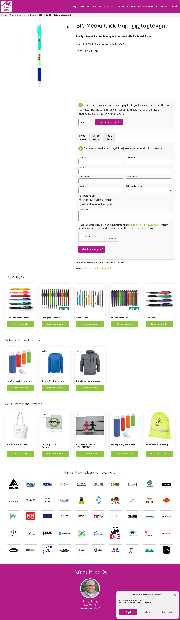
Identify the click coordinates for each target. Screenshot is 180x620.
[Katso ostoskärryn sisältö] (169, 6)
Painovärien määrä (135, 186)
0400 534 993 (90, 605)
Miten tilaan (134, 6)
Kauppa (4, 15)
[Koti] (74, 6)
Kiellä (148, 612)
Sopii (128, 612)
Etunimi (83, 157)
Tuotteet (84, 6)
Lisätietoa (83, 209)
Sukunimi (131, 157)
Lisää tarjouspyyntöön (109, 122)
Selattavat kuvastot (103, 6)
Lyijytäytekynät (30, 15)
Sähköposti (84, 176)
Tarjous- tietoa (95, 137)
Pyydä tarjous (82, 137)
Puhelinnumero (133, 176)
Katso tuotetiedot (20, 324)
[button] (174, 594)
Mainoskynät (16, 15)
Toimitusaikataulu (88, 196)
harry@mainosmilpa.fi (90, 608)
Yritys (120, 6)
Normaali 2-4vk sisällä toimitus (97, 200)
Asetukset (167, 612)
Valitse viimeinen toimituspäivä (97, 204)
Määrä (81, 186)
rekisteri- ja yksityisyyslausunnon (146, 225)
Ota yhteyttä (150, 6)
